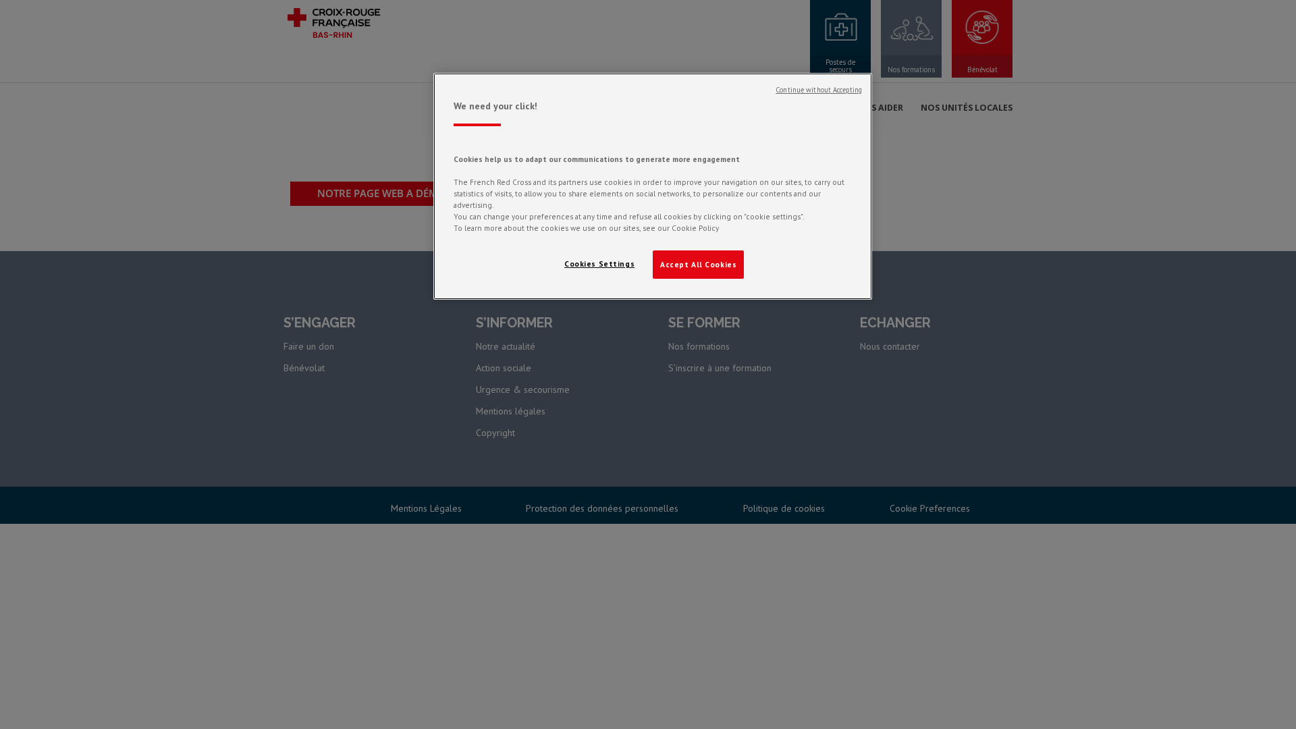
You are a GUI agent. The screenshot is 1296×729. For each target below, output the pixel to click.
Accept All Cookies (698, 264)
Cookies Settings (599, 264)
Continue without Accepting (819, 89)
